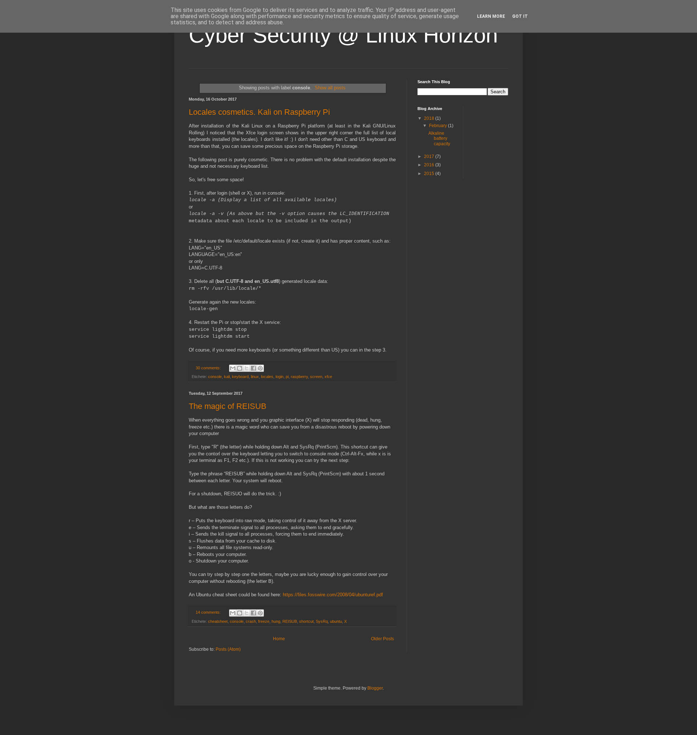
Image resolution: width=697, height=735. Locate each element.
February (438, 125)
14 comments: (209, 612)
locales (267, 376)
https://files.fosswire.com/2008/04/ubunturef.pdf (333, 594)
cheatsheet (218, 621)
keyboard (240, 376)
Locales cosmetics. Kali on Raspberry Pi (259, 112)
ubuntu (336, 621)
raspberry (299, 376)
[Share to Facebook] (253, 368)
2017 (429, 156)
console (215, 376)
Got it (520, 16)
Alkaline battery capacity (439, 138)
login (280, 376)
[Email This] (232, 368)
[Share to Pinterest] (260, 368)
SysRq (322, 621)
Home (279, 638)
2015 (429, 173)
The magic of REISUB (227, 406)
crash (251, 621)
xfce (328, 376)
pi (287, 376)
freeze (263, 621)
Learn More (491, 16)
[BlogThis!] (239, 368)
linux (255, 376)
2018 (429, 118)
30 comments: (209, 368)
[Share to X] (246, 368)
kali (227, 376)
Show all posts (330, 87)
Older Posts (382, 638)
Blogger (375, 688)
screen (316, 376)
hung (276, 621)
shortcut (306, 621)
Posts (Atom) (228, 649)
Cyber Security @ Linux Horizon (343, 35)
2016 (429, 164)
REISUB (289, 621)
